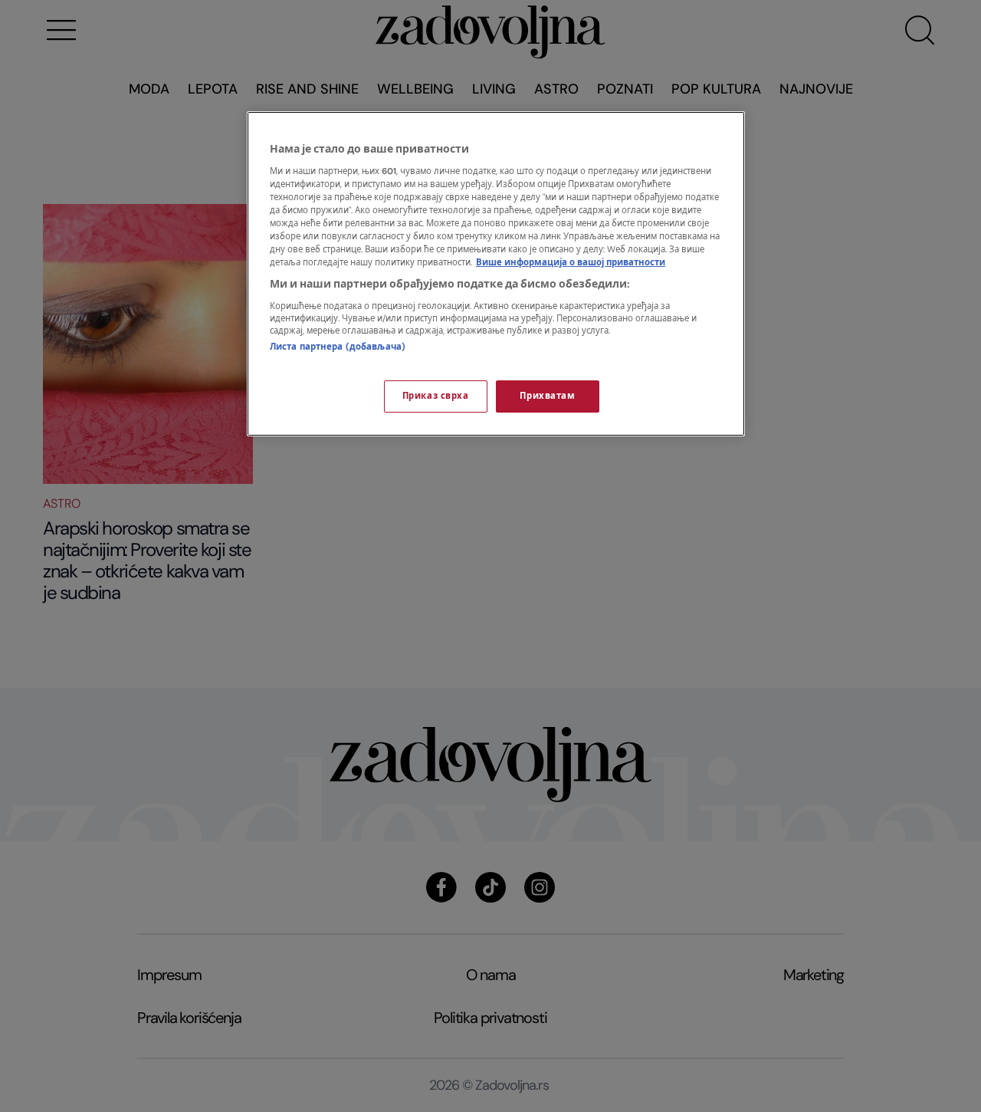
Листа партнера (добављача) (337, 347)
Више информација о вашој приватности (570, 262)
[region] (496, 273)
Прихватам (547, 396)
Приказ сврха (435, 396)
